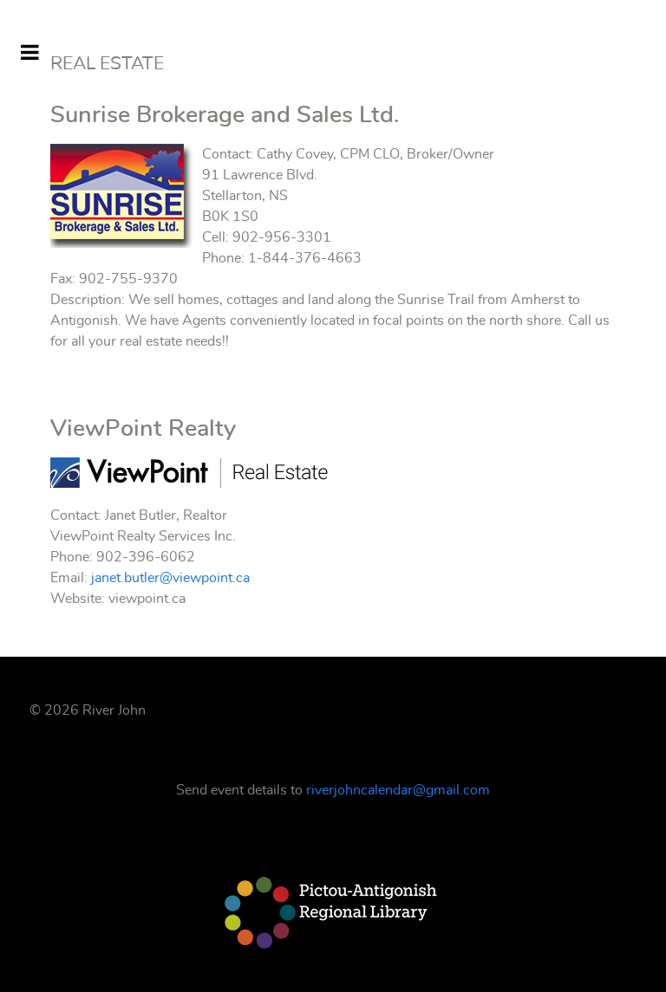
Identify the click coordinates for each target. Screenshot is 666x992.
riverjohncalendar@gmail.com (398, 790)
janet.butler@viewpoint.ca (170, 578)
